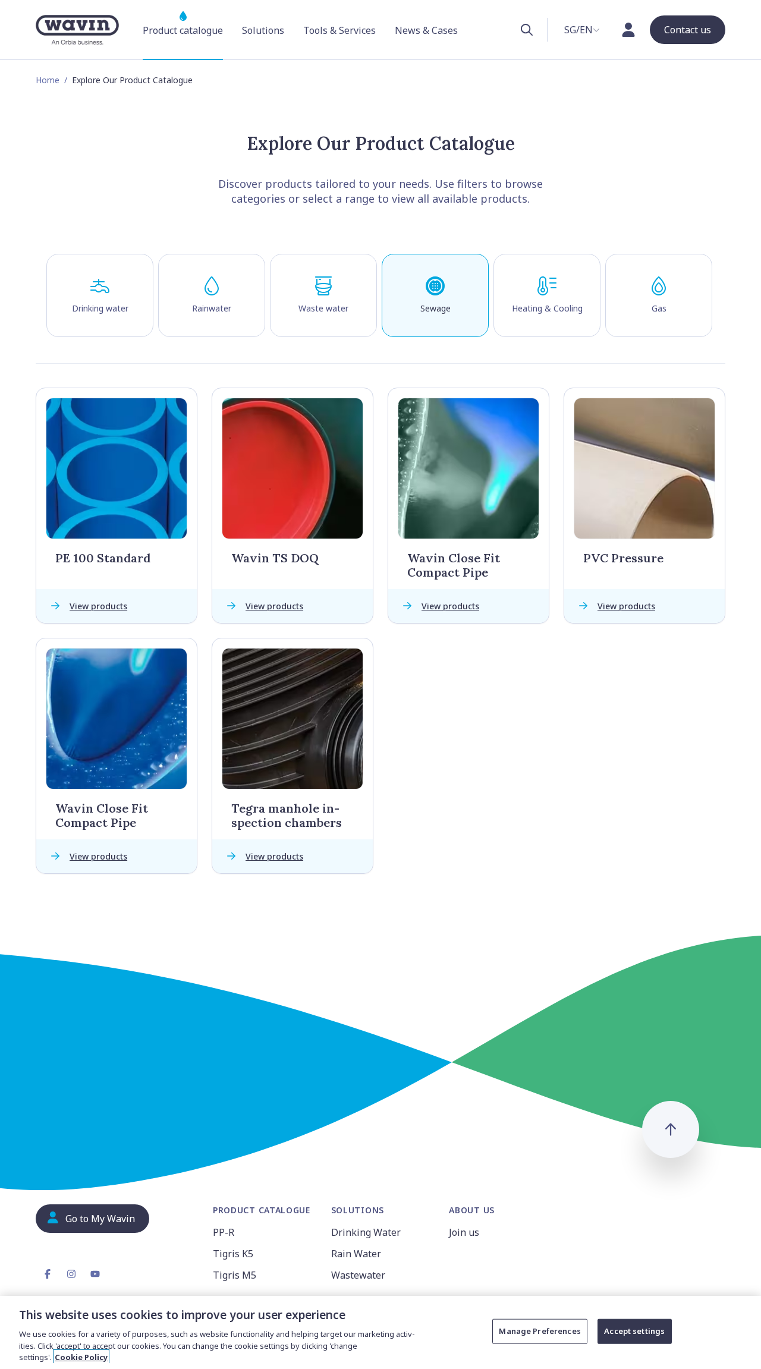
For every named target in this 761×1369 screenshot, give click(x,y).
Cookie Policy (81, 1356)
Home (47, 80)
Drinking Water (366, 1232)
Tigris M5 (234, 1275)
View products (98, 606)
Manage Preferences (539, 1331)
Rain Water (356, 1253)
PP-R (223, 1232)
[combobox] (582, 30)
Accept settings (634, 1331)
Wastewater (358, 1275)
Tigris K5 (233, 1253)
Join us (464, 1232)
